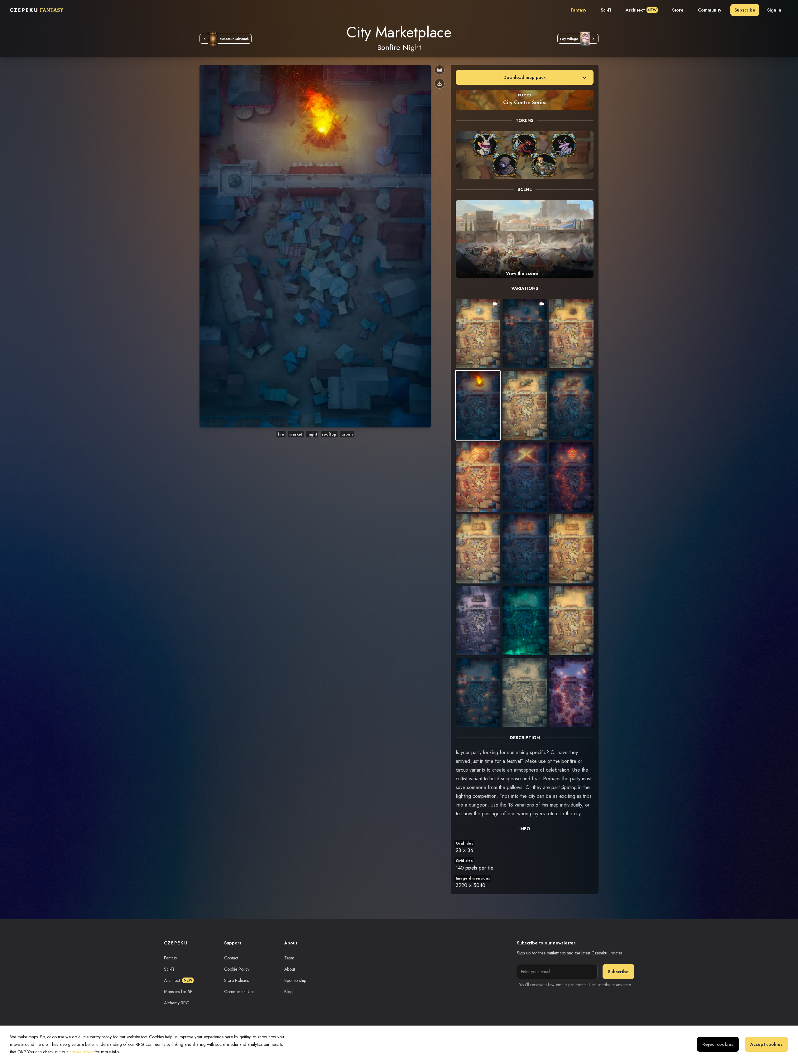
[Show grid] (440, 70)
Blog (288, 991)
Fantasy (578, 10)
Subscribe (744, 10)
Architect (641, 10)
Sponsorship (295, 980)
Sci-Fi (606, 10)
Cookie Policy (236, 969)
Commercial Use (239, 991)
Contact (231, 958)
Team (289, 958)
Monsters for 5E (178, 991)
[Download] (440, 84)
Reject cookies (717, 1044)
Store (678, 10)
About (289, 969)
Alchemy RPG (177, 1003)
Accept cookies (766, 1044)
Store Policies (236, 980)
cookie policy (81, 1052)
